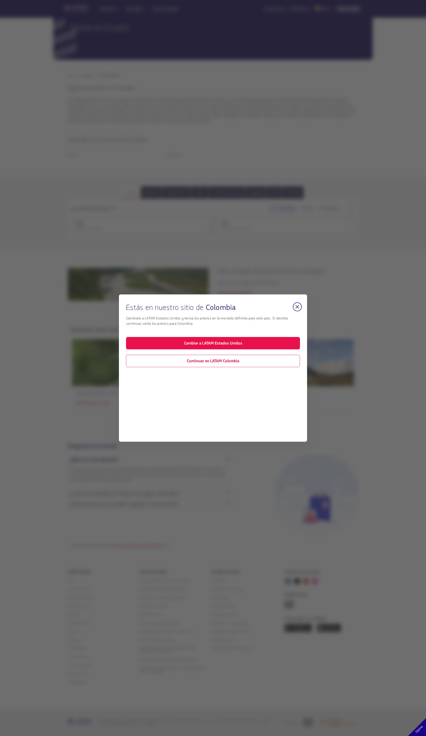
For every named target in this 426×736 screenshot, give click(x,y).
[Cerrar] (297, 306)
